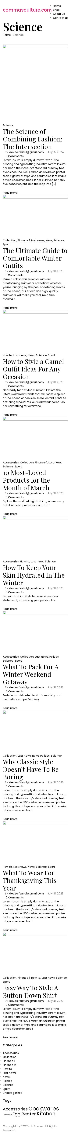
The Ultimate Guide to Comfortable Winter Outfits (35, 258)
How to (7, 355)
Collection (9, 240)
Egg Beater (24, 1114)
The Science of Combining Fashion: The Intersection (32, 139)
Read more (10, 193)
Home (7, 35)
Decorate (7, 1114)
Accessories (11, 462)
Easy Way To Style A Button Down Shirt (30, 991)
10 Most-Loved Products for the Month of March (26, 480)
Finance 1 (24, 240)
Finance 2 (9, 1065)
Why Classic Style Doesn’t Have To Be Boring (31, 769)
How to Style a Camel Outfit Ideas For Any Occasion (33, 369)
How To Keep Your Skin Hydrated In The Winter (34, 575)
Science (8, 125)
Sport (6, 244)
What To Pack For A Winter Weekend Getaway (31, 674)
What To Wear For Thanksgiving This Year (30, 880)
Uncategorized (12, 1093)
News (49, 240)
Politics (54, 657)
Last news (37, 240)
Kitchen (46, 1113)
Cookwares (43, 1108)
